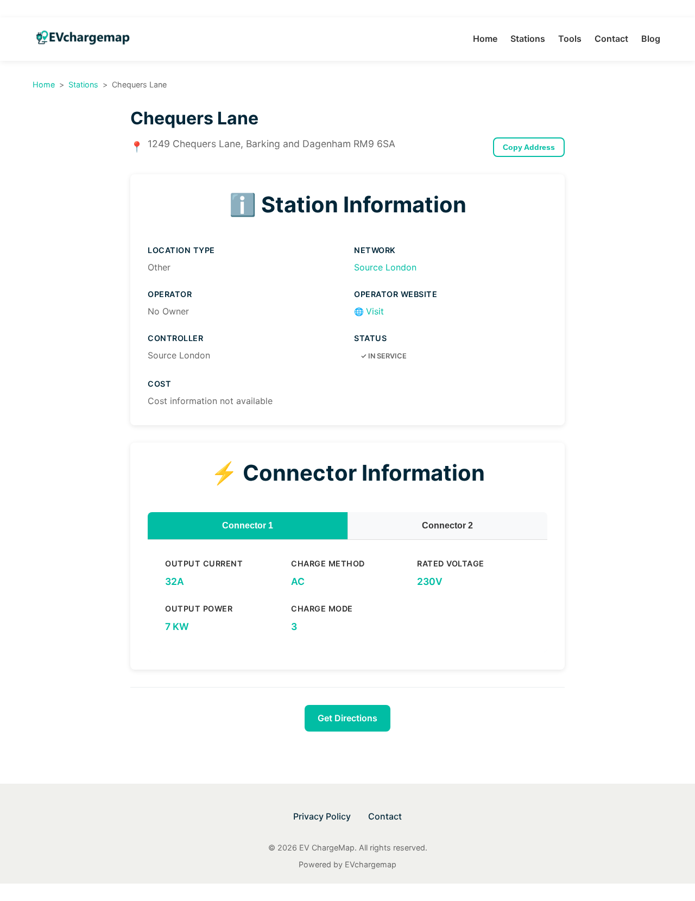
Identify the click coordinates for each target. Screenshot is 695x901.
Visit (369, 311)
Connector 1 (247, 525)
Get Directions (347, 718)
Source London (385, 267)
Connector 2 (447, 525)
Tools (570, 38)
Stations (527, 38)
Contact (611, 38)
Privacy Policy (322, 816)
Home (485, 38)
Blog (650, 38)
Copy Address (529, 147)
